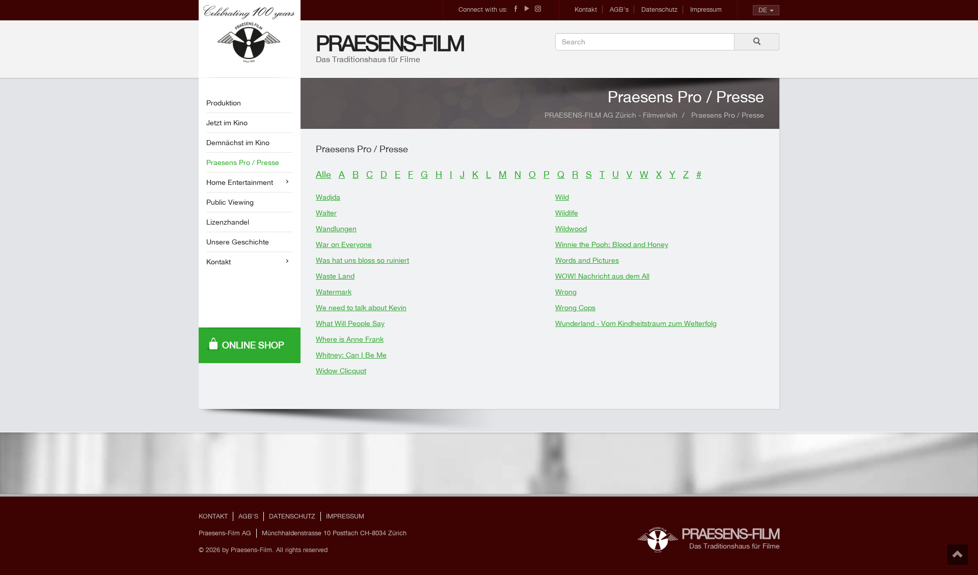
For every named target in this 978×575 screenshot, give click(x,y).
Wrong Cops (575, 308)
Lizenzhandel (227, 222)
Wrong (566, 292)
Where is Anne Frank (350, 339)
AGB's (619, 9)
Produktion (223, 103)
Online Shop (253, 345)
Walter (326, 213)
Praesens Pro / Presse (242, 162)
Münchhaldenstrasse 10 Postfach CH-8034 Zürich (334, 533)
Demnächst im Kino (237, 143)
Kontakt (586, 9)
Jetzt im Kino (227, 123)
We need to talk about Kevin (361, 308)
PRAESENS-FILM (390, 43)
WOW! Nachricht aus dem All (602, 276)
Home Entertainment (239, 182)
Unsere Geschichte (237, 242)
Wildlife (566, 213)
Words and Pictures (587, 260)
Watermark (333, 292)
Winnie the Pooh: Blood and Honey (611, 244)
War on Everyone (344, 244)
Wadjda (328, 197)
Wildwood (571, 229)
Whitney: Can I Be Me (351, 355)
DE (762, 10)
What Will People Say (350, 323)
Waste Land (335, 276)
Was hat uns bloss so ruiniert (362, 260)
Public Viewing (230, 202)
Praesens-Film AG (225, 533)
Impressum (706, 9)
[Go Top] (957, 554)
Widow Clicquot (341, 371)
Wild (562, 197)
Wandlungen (336, 229)
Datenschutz (659, 9)
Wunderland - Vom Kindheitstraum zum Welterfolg (636, 323)
